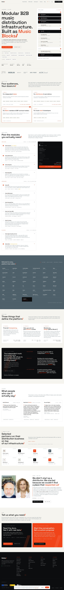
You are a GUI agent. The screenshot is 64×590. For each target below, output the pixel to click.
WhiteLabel (18, 563)
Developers (36, 1)
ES (49, 1)
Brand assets (43, 565)
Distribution (18, 560)
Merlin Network (31, 560)
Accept (47, 587)
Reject (42, 587)
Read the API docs (8, 543)
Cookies (42, 562)
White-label (30, 1)
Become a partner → (31, 441)
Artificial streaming (32, 562)
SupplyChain (19, 562)
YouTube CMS (19, 571)
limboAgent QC (8, 59)
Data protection (43, 563)
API (17, 565)
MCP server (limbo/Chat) (21, 575)
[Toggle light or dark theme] (52, 2)
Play (29, 566)
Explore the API (17, 543)
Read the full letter (38, 501)
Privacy (42, 560)
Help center (30, 568)
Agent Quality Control (20, 569)
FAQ (29, 565)
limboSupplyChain (21, 55)
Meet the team (47, 501)
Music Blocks (24, 1)
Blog (45, 1)
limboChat (14, 59)
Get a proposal (58, 1)
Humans (41, 1)
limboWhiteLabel (14, 55)
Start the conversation (39, 543)
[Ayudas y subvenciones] (5, 585)
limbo (3, 1)
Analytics (18, 566)
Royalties (18, 568)
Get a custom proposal (50, 166)
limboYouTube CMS (29, 55)
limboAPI (8, 55)
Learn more (36, 587)
